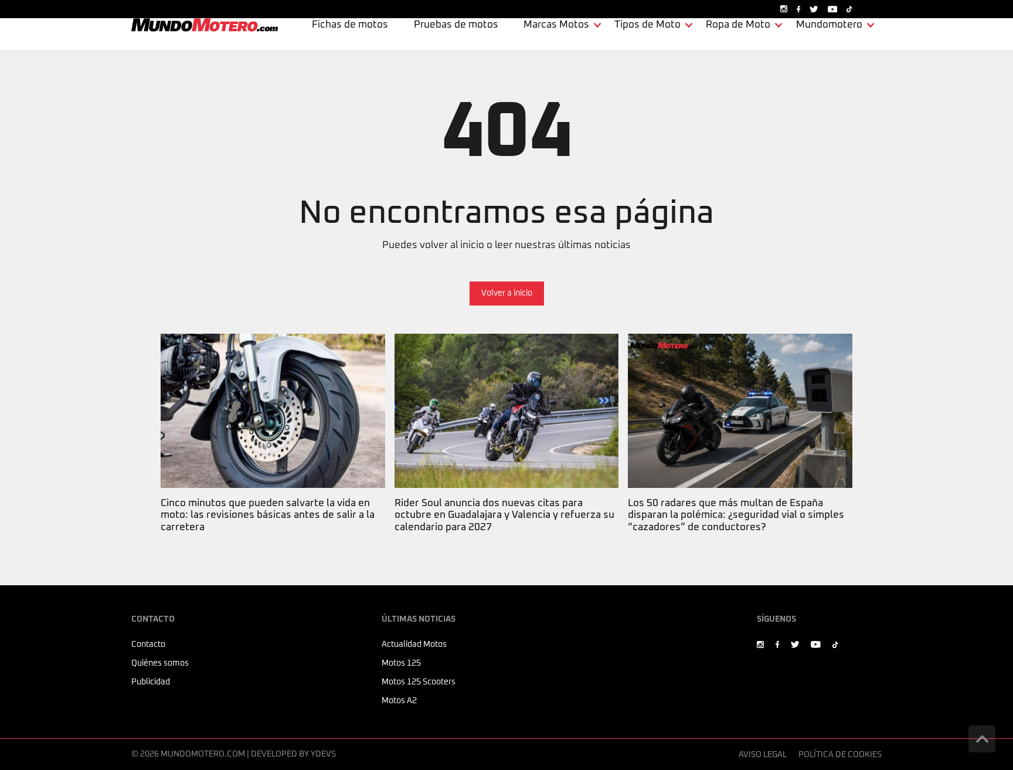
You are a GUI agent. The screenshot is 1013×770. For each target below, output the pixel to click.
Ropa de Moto (738, 25)
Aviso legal (763, 755)
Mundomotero (829, 25)
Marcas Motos (556, 25)
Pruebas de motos (456, 25)
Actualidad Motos (414, 644)
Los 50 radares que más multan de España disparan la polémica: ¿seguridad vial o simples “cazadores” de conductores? (734, 356)
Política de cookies (840, 755)
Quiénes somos (160, 663)
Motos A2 (399, 701)
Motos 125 (401, 663)
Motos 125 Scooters (418, 682)
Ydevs (323, 754)
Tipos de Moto (647, 25)
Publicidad (150, 682)
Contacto (148, 644)
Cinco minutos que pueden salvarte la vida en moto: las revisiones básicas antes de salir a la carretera (266, 356)
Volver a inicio (506, 293)
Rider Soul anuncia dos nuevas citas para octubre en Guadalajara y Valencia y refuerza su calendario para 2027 (502, 356)
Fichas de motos (350, 25)
